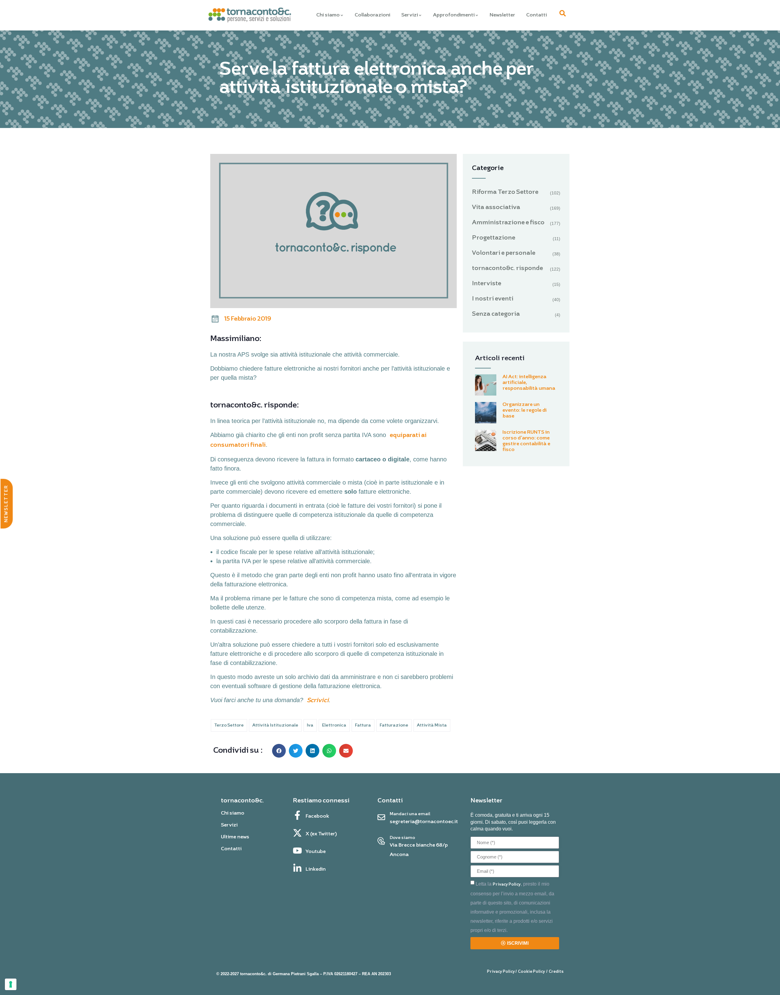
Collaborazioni (372, 15)
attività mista (432, 725)
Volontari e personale (503, 253)
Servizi (409, 15)
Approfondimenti (454, 15)
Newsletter (502, 15)
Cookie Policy (531, 972)
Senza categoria (496, 314)
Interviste (486, 284)
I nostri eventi (492, 299)
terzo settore (229, 725)
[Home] (249, 15)
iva (310, 725)
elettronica (334, 725)
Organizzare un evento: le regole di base (524, 410)
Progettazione (493, 238)
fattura (363, 725)
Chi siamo (328, 15)
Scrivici (318, 701)
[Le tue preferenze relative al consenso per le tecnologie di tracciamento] (10, 984)
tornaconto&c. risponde (507, 268)
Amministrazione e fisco (508, 223)
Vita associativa (496, 207)
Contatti (536, 15)
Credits (556, 972)
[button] (279, 751)
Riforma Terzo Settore (505, 192)
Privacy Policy (507, 885)
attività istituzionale (275, 725)
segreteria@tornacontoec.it (424, 821)
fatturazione (394, 725)
